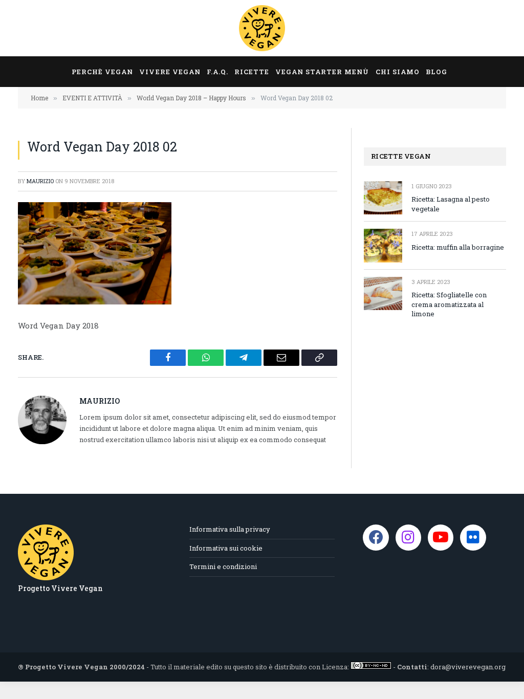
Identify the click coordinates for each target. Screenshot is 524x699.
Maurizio (40, 181)
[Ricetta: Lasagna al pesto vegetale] (383, 197)
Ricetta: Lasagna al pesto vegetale (450, 203)
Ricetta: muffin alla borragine (457, 247)
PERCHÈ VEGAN (102, 72)
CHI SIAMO (398, 72)
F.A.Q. (217, 72)
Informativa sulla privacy (229, 529)
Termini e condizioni (223, 566)
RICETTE (251, 72)
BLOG (436, 72)
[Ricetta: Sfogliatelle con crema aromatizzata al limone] (383, 293)
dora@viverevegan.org (468, 666)
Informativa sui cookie (226, 548)
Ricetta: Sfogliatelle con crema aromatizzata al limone (449, 304)
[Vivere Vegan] (262, 28)
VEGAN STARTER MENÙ (322, 72)
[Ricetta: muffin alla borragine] (383, 245)
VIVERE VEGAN (169, 72)
